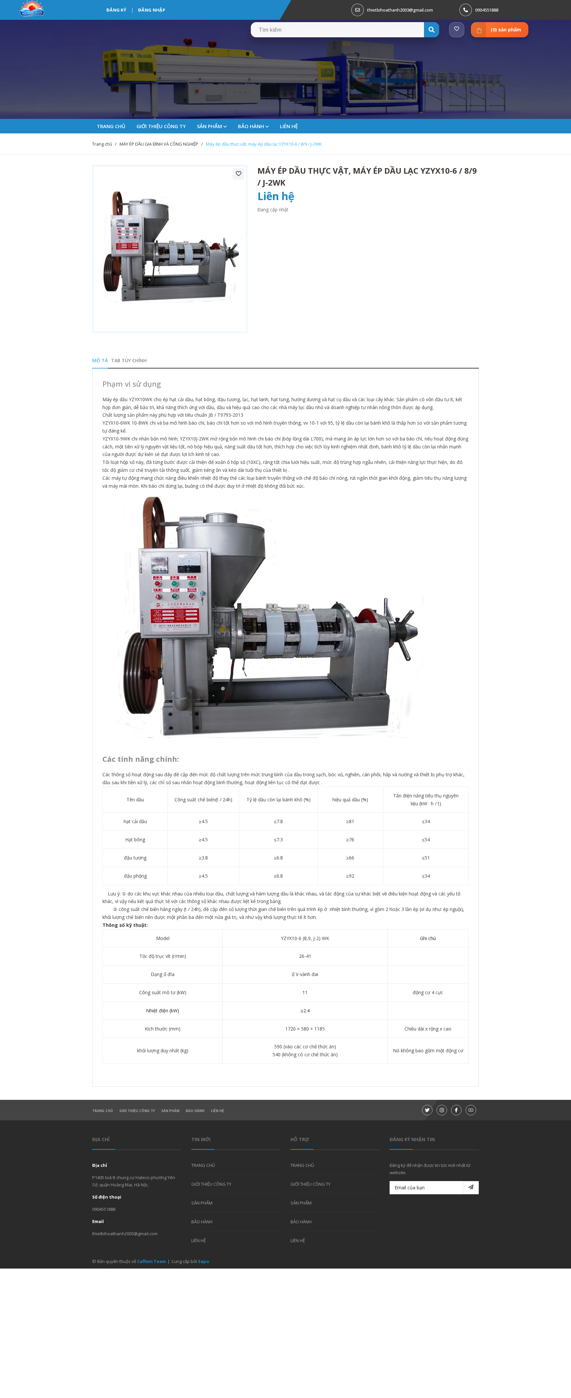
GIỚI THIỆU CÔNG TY (137, 1110)
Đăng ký (116, 10)
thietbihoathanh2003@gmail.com (400, 10)
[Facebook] (456, 1110)
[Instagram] (442, 1110)
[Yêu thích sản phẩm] (457, 30)
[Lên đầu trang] (549, 1382)
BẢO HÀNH (251, 126)
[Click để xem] (169, 249)
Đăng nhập (151, 10)
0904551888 (486, 10)
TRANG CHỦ (102, 1110)
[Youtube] (471, 1110)
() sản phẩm (506, 29)
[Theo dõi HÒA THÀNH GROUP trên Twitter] (427, 1110)
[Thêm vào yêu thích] (238, 174)
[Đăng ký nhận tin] (471, 1187)
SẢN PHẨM (210, 126)
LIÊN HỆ (217, 1110)
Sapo (203, 1261)
